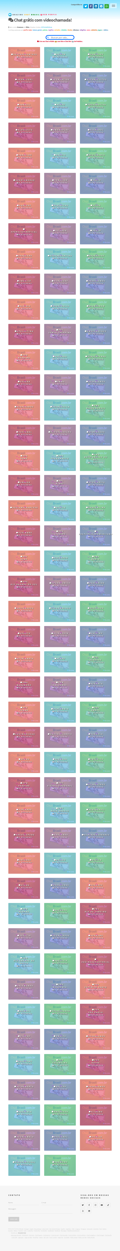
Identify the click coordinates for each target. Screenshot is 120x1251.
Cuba (25, 1230)
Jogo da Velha (28, 1237)
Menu (113, 5)
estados (57, 30)
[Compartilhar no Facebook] (91, 6)
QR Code (46, 1237)
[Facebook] (89, 1205)
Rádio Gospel (73, 1237)
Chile (73, 1229)
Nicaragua (64, 1230)
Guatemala (51, 1230)
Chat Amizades (63, 1235)
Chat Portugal (100, 1235)
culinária (94, 30)
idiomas (76, 30)
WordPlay (35, 1237)
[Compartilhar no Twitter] (85, 6)
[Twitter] (83, 1205)
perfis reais (28, 30)
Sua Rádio (66, 1237)
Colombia (95, 1229)
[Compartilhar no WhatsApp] (107, 6)
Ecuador (10, 1230)
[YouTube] (102, 1205)
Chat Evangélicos (91, 1235)
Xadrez (41, 1237)
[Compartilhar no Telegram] (101, 6)
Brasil (21, 1229)
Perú (100, 1229)
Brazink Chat (22, 1233)
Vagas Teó (60, 1237)
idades (69, 30)
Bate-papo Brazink (16, 1235)
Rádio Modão (91, 1237)
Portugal (26, 1229)
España (63, 1229)
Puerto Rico (37, 1230)
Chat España (108, 1235)
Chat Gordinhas (81, 1235)
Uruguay (77, 1229)
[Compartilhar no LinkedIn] (96, 6)
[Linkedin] (89, 1211)
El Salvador (44, 1230)
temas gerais (37, 30)
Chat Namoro (46, 1235)
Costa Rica (30, 1230)
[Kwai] (83, 1211)
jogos (100, 30)
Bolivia (104, 1229)
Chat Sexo (31, 1235)
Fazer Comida (53, 1237)
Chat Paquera (38, 1235)
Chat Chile (14, 1237)
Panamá (20, 1230)
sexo (88, 30)
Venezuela (89, 1229)
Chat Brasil (25, 1235)
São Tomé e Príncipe (54, 1229)
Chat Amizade (55, 1235)
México (15, 1230)
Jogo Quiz (21, 1237)
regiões (51, 30)
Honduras (57, 1230)
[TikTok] (108, 1205)
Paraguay (83, 1229)
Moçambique (37, 1229)
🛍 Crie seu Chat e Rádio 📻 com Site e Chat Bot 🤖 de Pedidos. (60, 41)
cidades (64, 30)
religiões (83, 30)
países (45, 30)
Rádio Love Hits (82, 1237)
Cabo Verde (45, 1229)
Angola (31, 1229)
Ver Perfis (50, 15)
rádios (106, 30)
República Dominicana (73, 1230)
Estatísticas (47, 27)
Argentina (68, 1229)
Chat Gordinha (72, 1235)
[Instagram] (95, 1205)
